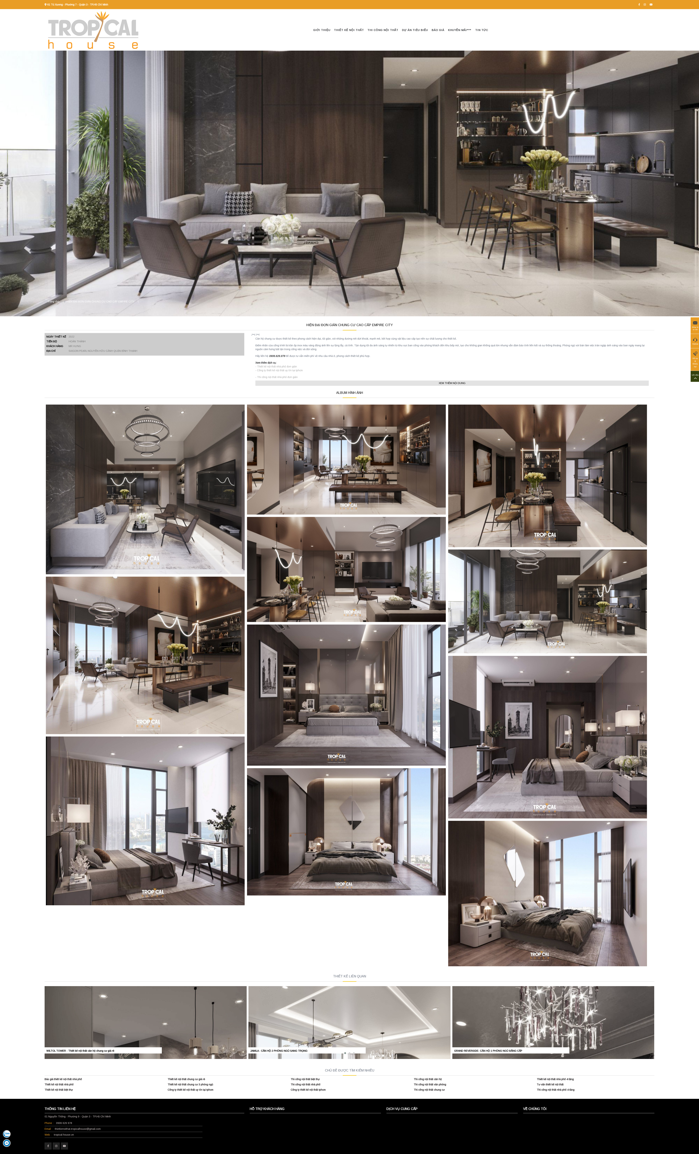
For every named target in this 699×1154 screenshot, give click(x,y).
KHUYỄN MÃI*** (459, 30)
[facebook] (639, 4)
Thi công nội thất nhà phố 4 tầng (555, 1089)
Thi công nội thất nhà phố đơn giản (277, 377)
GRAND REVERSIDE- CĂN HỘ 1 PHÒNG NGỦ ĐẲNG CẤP (488, 1050)
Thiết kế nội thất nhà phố (59, 1084)
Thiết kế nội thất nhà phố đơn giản (277, 366)
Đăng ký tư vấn (695, 328)
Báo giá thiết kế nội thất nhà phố (63, 1079)
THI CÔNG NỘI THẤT (383, 30)
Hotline (695, 344)
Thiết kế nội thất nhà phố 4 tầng (555, 1079)
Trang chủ (53, 301)
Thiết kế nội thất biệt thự (59, 1089)
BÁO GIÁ (438, 30)
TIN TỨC (481, 30)
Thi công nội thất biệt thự (305, 1079)
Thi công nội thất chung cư (429, 1089)
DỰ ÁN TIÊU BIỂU (415, 30)
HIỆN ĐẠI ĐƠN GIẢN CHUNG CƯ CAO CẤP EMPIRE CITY (100, 301)
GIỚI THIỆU (321, 30)
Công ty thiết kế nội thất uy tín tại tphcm (280, 370)
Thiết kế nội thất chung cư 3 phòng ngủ (190, 1084)
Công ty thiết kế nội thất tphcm (308, 1089)
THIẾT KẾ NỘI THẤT (349, 30)
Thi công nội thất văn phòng (430, 1084)
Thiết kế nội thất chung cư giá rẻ (186, 1079)
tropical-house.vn (64, 1134)
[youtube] (651, 4)
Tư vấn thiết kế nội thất (550, 1084)
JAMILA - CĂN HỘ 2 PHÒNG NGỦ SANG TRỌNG (278, 1050)
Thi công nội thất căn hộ (428, 1079)
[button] (345, 1053)
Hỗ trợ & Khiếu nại (695, 362)
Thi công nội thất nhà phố (305, 1084)
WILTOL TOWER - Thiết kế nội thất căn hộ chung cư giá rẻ (80, 1050)
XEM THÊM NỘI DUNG (452, 383)
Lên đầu (695, 375)
